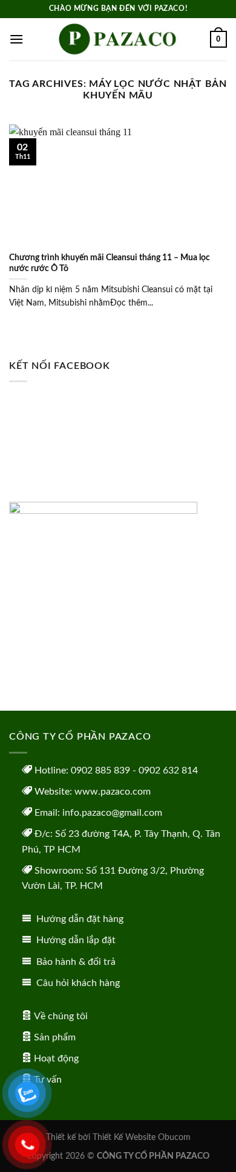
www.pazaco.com (112, 791)
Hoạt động (56, 1058)
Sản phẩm (55, 1037)
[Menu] (16, 39)
